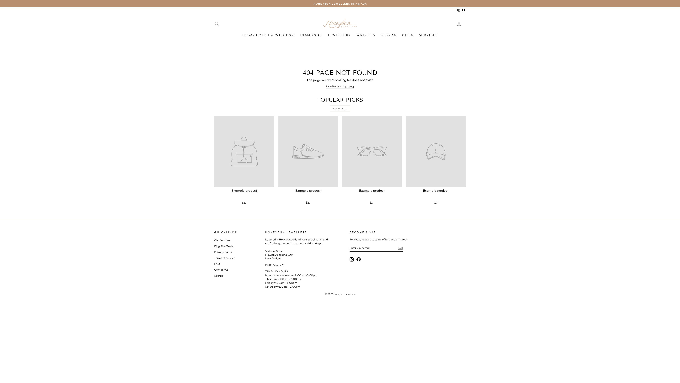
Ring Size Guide (224, 246)
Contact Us (221, 269)
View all (340, 108)
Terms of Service (224, 258)
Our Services (222, 240)
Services (428, 35)
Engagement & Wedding (268, 35)
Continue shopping (340, 86)
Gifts (408, 35)
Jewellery (339, 35)
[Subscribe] (400, 248)
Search (218, 275)
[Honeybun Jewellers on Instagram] (352, 259)
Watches (365, 35)
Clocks (389, 35)
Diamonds (311, 35)
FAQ (217, 263)
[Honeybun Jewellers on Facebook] (358, 259)
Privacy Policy (223, 252)
